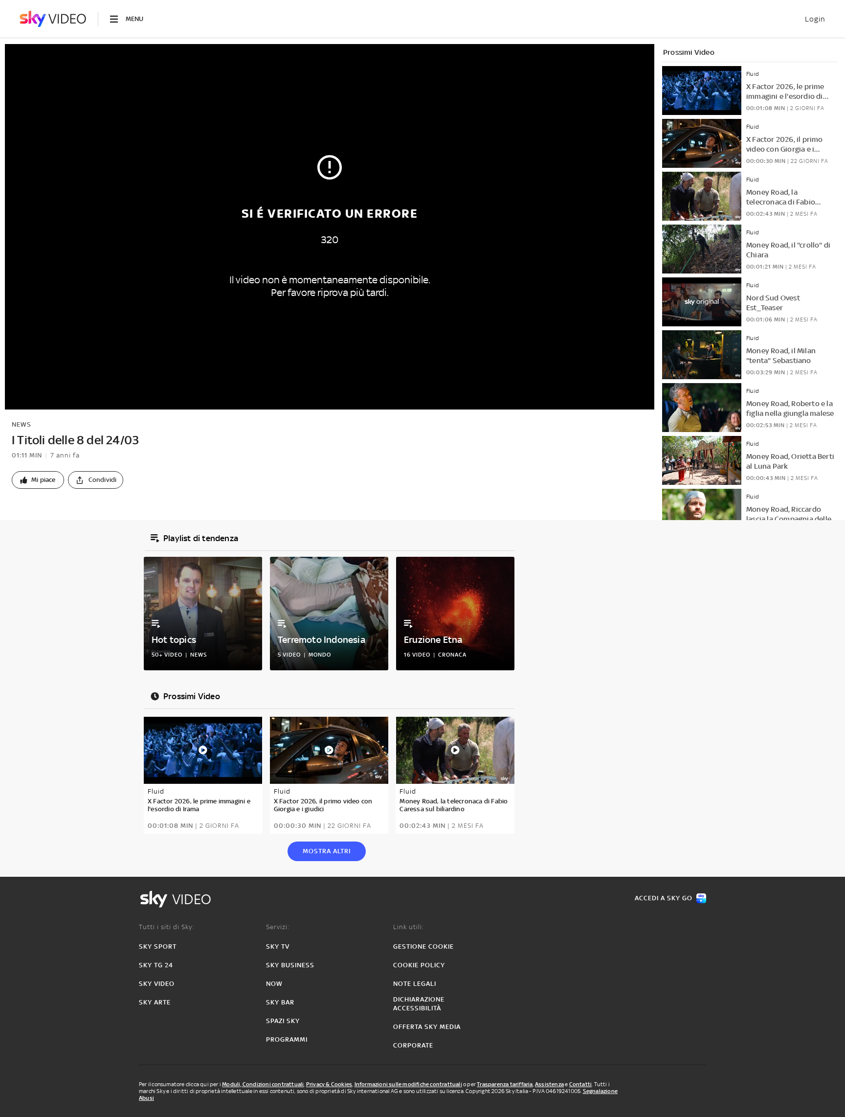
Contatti (580, 1084)
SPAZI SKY (283, 1021)
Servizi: (277, 927)
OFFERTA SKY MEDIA (427, 1026)
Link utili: (408, 927)
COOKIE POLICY (419, 965)
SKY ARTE (155, 1002)
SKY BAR (280, 1002)
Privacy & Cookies (329, 1084)
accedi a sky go (663, 898)
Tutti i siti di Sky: (166, 927)
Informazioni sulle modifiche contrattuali (408, 1084)
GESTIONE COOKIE (423, 946)
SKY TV (277, 946)
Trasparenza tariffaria (505, 1084)
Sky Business (290, 965)
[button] (38, 480)
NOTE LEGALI (414, 983)
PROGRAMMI (287, 1039)
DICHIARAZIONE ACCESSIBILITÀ (419, 1004)
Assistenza (549, 1084)
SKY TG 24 (156, 965)
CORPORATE (413, 1045)
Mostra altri (327, 851)
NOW (274, 983)
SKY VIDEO (157, 983)
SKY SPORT (158, 946)
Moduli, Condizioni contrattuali (263, 1084)
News (21, 424)
